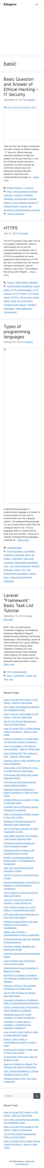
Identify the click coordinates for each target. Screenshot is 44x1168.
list (35, 675)
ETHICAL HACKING (23, 195)
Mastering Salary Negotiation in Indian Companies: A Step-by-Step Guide (21, 792)
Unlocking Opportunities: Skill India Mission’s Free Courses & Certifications (21, 924)
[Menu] (37, 4)
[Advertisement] (22, 29)
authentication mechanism (20, 286)
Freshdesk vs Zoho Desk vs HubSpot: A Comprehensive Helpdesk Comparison (17, 1025)
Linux (15, 202)
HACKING (8, 199)
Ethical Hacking (14, 188)
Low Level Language (20, 566)
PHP (29, 570)
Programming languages (16, 573)
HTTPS (11, 228)
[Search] (36, 1096)
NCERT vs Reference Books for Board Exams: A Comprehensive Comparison (19, 860)
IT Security (28, 188)
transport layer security (15, 305)
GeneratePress (22, 1164)
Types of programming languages (17, 331)
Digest (7, 290)
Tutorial (10, 282)
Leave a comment (16, 214)
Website (33, 282)
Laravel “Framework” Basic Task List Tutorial (18, 603)
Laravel (29, 675)
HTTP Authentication (21, 290)
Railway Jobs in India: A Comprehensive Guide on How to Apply (20, 1042)
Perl (23, 570)
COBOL (7, 559)
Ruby (6, 577)
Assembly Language (14, 555)
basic (9, 191)
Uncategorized (14, 547)
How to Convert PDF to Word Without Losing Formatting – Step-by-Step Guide (22, 731)
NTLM (23, 297)
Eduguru (10, 4)
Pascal (17, 570)
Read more (23, 540)
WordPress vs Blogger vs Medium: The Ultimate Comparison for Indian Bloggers (21, 978)
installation (18, 675)
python (32, 573)
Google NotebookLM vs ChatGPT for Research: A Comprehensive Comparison (22, 885)
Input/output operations (26, 562)
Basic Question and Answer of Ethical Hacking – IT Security (21, 87)
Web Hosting (22, 282)
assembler (29, 551)
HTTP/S (15, 297)
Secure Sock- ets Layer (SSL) (18, 301)
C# (32, 555)
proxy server (33, 297)
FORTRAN (17, 559)
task (11, 679)
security (23, 206)
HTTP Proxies (19, 293)
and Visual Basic (15, 551)
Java (6, 566)
